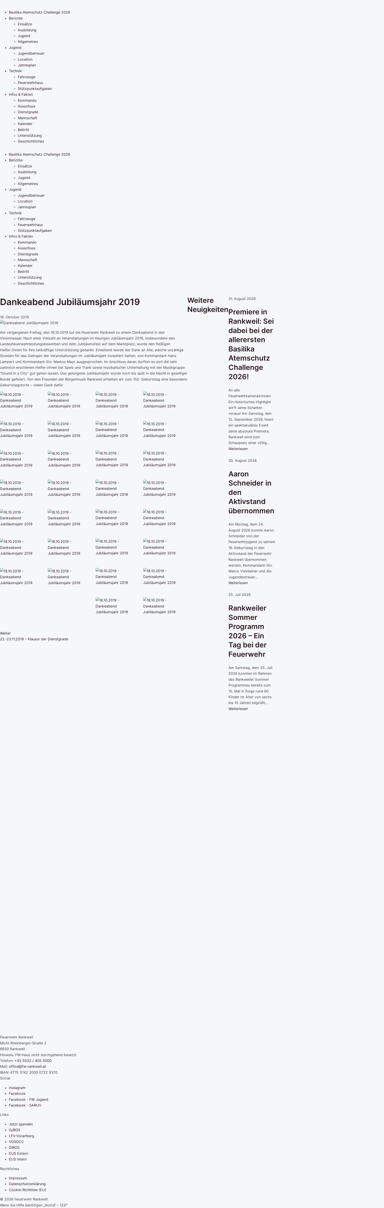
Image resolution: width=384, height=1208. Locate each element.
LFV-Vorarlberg (21, 1136)
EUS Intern (18, 1159)
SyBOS (14, 1130)
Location (25, 59)
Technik (15, 71)
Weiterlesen (238, 448)
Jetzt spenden (21, 1124)
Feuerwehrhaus (30, 82)
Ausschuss (26, 106)
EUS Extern (18, 1153)
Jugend (24, 36)
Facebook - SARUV (25, 1105)
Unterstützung (30, 135)
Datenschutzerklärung (27, 1184)
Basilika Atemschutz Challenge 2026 (39, 12)
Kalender (25, 123)
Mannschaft (27, 118)
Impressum (18, 1178)
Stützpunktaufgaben (35, 88)
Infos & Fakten (21, 94)
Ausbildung (27, 30)
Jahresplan (27, 65)
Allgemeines (28, 41)
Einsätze (25, 24)
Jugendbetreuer (31, 53)
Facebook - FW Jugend (28, 1099)
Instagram (17, 1087)
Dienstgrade (28, 112)
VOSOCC (16, 1141)
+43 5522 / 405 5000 (33, 1060)
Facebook (17, 1093)
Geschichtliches (31, 141)
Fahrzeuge (26, 77)
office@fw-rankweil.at (27, 1066)
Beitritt (23, 129)
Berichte (16, 18)
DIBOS (14, 1147)
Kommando (27, 100)
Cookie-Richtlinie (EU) (27, 1190)
